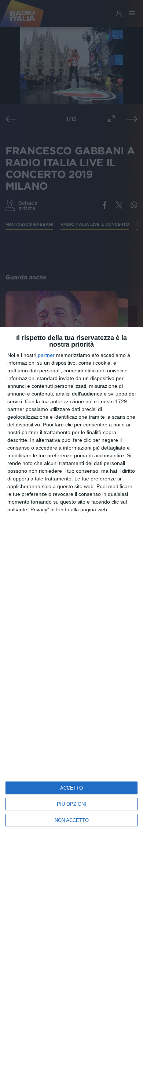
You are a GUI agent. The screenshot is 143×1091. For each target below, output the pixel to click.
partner (46, 355)
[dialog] (71, 709)
